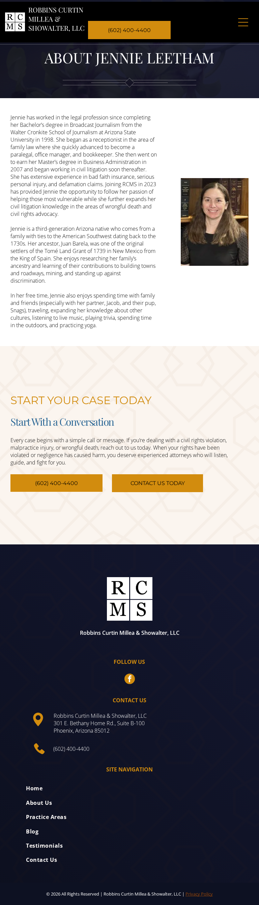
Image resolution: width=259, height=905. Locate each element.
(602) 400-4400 (71, 749)
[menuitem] (129, 788)
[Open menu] (243, 22)
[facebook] (129, 680)
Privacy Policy (199, 894)
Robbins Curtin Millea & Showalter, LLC (56, 18)
